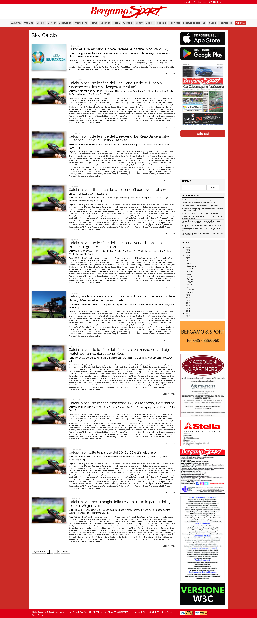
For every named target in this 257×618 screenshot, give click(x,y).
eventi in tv (124, 105)
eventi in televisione (111, 105)
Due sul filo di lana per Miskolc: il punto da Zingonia (200, 213)
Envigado (91, 105)
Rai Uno (113, 67)
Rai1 (118, 67)
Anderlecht (109, 98)
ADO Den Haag (79, 98)
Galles (116, 63)
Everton (132, 105)
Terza (116, 23)
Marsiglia (170, 109)
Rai (100, 67)
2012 (188, 316)
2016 (188, 305)
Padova (170, 111)
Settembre (191, 271)
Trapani (131, 120)
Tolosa (94, 120)
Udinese (144, 120)
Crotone (72, 105)
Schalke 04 (73, 118)
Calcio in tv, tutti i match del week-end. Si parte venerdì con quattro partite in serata (117, 191)
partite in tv (130, 114)
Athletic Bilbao (134, 98)
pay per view (141, 114)
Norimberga (137, 111)
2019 (188, 297)
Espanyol (98, 105)
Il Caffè (212, 23)
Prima (94, 23)
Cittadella (153, 103)
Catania (117, 103)
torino (100, 120)
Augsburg (144, 98)
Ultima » (66, 551)
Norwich (146, 111)
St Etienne (159, 118)
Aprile (189, 284)
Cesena (132, 103)
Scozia (161, 67)
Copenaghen (140, 60)
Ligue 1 (109, 109)
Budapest (120, 60)
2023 (188, 255)
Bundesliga (144, 100)
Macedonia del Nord (126, 65)
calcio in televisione (163, 100)
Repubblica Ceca (127, 67)
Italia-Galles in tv (75, 65)
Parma (92, 114)
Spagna (97, 69)
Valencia (152, 120)
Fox (152, 105)
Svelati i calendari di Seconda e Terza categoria (198, 200)
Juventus (92, 109)
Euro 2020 (79, 63)
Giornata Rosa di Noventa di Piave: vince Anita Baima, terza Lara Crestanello (202, 234)
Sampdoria (163, 116)
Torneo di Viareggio (110, 120)
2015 (188, 308)
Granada (139, 107)
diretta (164, 60)
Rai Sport (105, 67)
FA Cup (138, 105)
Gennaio (190, 292)
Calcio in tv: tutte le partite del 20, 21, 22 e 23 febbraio (112, 452)
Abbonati (240, 23)
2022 (188, 258)
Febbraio (190, 289)
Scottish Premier (84, 118)
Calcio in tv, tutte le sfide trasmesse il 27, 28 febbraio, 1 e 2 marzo (121, 403)
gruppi (142, 63)
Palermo (72, 114)
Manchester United (158, 109)
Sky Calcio (72, 69)
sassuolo (171, 116)
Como (160, 103)
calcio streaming (93, 103)
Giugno (190, 279)
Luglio (189, 276)
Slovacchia (89, 69)
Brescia (136, 100)
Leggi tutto (168, 74)
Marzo (189, 287)
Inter (77, 109)
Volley (139, 23)
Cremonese (167, 103)
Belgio (106, 60)
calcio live (82, 103)
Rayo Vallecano (117, 116)
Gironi (130, 63)
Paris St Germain (82, 114)
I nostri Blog (226, 23)
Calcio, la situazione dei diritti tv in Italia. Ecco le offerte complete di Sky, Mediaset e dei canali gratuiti (122, 298)
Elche (78, 105)
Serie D (52, 23)
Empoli (84, 105)
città (132, 60)
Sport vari (174, 23)
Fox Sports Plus (91, 107)
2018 (188, 300)
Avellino (152, 98)
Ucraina (126, 69)
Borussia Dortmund (124, 100)
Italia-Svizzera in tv (89, 65)
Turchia (117, 69)
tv (121, 69)
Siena (106, 118)
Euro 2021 (87, 63)
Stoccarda (168, 118)
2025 (188, 250)
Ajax (87, 98)
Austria (95, 60)
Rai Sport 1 (106, 116)
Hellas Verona (159, 107)
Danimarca (156, 60)
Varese (167, 120)
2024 (188, 252)
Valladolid (160, 120)
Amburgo (100, 98)
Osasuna (163, 111)
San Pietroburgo (152, 67)
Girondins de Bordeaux (126, 107)
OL (158, 111)
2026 (188, 247)
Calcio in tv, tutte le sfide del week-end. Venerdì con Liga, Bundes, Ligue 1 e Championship (116, 245)
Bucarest (112, 60)
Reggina (149, 116)
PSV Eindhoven (88, 116)
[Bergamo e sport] (202, 336)
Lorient (127, 109)
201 (80, 60)
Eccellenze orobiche (194, 23)
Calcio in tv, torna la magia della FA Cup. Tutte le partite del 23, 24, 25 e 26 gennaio (120, 504)
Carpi (111, 103)
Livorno (121, 109)
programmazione (91, 67)
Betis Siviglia (96, 100)
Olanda (153, 65)
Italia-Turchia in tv (104, 65)
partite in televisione (117, 114)
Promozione (81, 23)
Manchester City (143, 109)
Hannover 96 (148, 107)
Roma (137, 67)
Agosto (190, 274)
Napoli (129, 111)
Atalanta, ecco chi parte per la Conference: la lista (199, 203)
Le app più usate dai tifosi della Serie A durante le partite (201, 226)
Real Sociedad (140, 116)
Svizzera (110, 69)
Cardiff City (104, 103)
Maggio (190, 282)
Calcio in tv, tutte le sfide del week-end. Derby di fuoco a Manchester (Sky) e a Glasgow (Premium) (115, 85)
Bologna (105, 100)
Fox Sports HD (79, 107)
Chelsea (139, 103)
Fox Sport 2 (167, 105)
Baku (101, 60)
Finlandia (102, 63)
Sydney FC (80, 120)
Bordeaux (112, 100)
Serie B (101, 118)
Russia (143, 67)
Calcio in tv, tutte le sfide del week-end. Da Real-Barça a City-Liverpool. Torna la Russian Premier (119, 138)
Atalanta (16, 23)
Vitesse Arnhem (95, 123)
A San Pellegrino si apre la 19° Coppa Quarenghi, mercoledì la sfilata (202, 229)
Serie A (94, 118)
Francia (110, 63)
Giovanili (128, 23)
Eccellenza (65, 23)
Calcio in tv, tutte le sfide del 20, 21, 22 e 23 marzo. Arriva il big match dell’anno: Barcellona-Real (119, 351)
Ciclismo (161, 23)
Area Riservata (200, 2)
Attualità (28, 23)
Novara (153, 111)
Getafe (113, 107)
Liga (103, 109)
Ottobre (190, 268)
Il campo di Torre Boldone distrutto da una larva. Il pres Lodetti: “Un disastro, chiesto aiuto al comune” (201, 222)
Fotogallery (187, 2)
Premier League (169, 114)
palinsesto (161, 65)
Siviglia (167, 67)
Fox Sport (158, 105)
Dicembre (191, 263)
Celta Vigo (125, 103)
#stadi (76, 60)
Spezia (152, 118)
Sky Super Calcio (142, 118)
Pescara (159, 114)
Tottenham (123, 120)
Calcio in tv (73, 103)
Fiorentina (146, 105)
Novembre (191, 266)
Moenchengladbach (105, 111)
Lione (115, 109)
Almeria (93, 98)
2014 (188, 311)
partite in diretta (101, 114)
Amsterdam (87, 60)
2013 (188, 313)
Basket (149, 23)
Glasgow (136, 63)
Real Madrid (129, 116)
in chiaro (156, 63)
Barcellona (160, 98)
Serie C (40, 23)
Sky (172, 67)
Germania (123, 63)
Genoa (107, 107)
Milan (86, 111)
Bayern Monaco (85, 100)
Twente (138, 120)
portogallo (79, 67)
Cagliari (151, 100)
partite (168, 65)
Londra (114, 65)
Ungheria (133, 69)
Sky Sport (80, 69)
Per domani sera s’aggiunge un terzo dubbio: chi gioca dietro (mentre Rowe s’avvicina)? (202, 209)
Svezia (103, 69)
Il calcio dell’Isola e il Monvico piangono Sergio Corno (200, 206)
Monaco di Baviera (142, 65)
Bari (166, 98)
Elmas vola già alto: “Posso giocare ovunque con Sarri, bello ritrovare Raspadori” (202, 217)
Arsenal (118, 98)
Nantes (123, 111)
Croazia (149, 60)
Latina (99, 109)
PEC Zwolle (150, 114)
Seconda (105, 23)
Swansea (72, 120)
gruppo (149, 63)
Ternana (88, 120)
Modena (93, 111)
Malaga (134, 109)
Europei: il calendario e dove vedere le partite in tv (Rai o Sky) (119, 49)
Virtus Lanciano (82, 123)
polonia (72, 67)
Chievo (145, 103)
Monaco (117, 111)
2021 (187, 260)
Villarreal (72, 123)
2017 (188, 303)
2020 (188, 295)
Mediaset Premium (76, 111)
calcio (127, 60)
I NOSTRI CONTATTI (216, 2)
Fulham (101, 107)
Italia (171, 63)
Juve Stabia (84, 109)
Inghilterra (164, 63)
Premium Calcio (75, 116)
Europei (95, 63)
